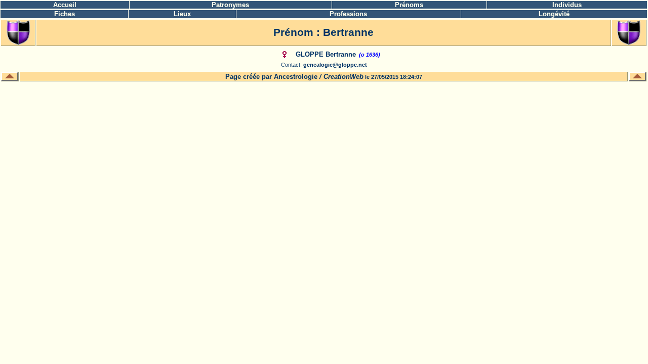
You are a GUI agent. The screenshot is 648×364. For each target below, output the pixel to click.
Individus (567, 5)
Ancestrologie (295, 76)
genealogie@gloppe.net (335, 65)
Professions (348, 14)
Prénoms (409, 5)
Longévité (554, 14)
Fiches (64, 14)
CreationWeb (343, 76)
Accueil (64, 5)
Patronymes (230, 5)
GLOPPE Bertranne (326, 54)
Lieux (182, 14)
